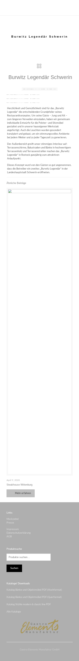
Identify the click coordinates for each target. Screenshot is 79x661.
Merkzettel (13, 519)
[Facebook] (37, 655)
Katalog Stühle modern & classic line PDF (29, 604)
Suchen (14, 568)
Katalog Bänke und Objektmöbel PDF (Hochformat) (34, 590)
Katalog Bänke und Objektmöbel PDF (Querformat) (34, 597)
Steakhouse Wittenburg (19, 484)
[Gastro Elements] (39, 7)
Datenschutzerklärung (19, 533)
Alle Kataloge (14, 612)
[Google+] (42, 655)
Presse (10, 523)
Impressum (13, 529)
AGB (9, 536)
